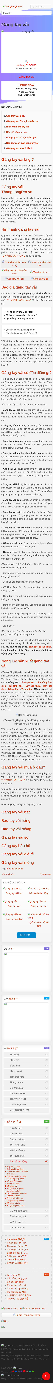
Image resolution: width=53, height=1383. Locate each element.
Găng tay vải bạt (15, 812)
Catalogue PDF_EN (16, 1243)
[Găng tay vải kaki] (14, 279)
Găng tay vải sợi (15, 837)
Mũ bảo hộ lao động (39, 893)
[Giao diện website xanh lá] (33, 1372)
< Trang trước (8, 874)
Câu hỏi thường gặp (17, 1278)
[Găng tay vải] (10, 901)
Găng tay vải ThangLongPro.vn (22, 121)
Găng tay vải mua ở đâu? (19, 148)
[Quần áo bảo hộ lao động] (39, 918)
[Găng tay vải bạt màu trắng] (14, 263)
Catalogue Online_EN (17, 1249)
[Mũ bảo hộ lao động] (38, 888)
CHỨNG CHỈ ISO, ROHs (19, 1295)
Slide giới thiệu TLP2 (17, 1256)
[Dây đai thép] (33, 1308)
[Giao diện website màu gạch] (11, 1375)
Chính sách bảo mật (16, 1285)
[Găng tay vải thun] (39, 272)
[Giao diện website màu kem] (27, 1372)
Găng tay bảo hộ (15, 846)
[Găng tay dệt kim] (37, 901)
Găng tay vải (14, 906)
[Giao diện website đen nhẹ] (19, 1372)
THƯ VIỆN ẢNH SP (16, 1260)
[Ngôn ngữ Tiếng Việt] (17, 1368)
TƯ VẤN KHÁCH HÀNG (13, 256)
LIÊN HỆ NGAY (26, 85)
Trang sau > (46, 874)
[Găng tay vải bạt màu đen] (39, 263)
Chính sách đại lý (15, 1282)
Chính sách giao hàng (17, 1288)
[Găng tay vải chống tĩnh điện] (14, 272)
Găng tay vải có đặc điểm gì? (21, 137)
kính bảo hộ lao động (40, 647)
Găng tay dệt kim (39, 906)
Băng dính (13, 689)
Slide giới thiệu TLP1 (17, 1253)
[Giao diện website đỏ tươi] (13, 1372)
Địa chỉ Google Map (16, 1292)
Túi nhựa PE (27, 682)
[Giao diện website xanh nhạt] (30, 1372)
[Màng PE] (11, 1308)
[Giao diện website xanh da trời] (16, 1372)
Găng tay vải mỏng (17, 862)
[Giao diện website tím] (21, 1372)
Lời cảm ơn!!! (13, 1275)
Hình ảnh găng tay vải (17, 127)
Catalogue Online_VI (17, 1246)
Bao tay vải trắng (15, 820)
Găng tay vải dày (14, 919)
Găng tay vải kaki (14, 893)
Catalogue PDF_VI (16, 1239)
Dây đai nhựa (33, 686)
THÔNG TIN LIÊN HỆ (17, 1299)
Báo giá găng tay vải (16, 132)
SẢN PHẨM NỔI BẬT (17, 1263)
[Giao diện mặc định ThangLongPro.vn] (24, 1372)
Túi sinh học (16, 686)
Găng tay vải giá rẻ (17, 854)
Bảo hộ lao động (15, 869)
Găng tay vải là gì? (15, 116)
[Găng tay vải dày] (12, 914)
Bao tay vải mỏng (16, 829)
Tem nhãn (26, 689)
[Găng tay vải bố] (39, 279)
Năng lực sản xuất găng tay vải (22, 143)
